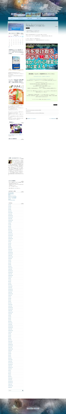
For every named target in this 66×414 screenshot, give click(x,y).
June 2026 (9, 206)
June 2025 (9, 224)
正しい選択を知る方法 (53, 118)
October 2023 (10, 255)
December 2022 (10, 270)
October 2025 (10, 218)
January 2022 (10, 287)
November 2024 (10, 235)
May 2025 (9, 226)
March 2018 (9, 358)
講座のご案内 (30, 18)
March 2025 (9, 229)
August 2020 (10, 313)
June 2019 (9, 335)
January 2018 (10, 361)
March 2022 (9, 284)
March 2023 (9, 266)
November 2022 (10, 272)
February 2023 (10, 267)
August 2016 (10, 387)
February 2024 (10, 249)
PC (36, 408)
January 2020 (10, 324)
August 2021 (10, 295)
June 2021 (9, 298)
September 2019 (10, 330)
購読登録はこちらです (16, 28)
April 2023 (9, 264)
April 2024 (9, 246)
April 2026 (9, 209)
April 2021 (9, 301)
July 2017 (9, 370)
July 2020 (9, 315)
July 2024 (9, 241)
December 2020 (10, 307)
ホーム (12, 18)
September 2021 (10, 293)
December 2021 (10, 289)
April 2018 (9, 356)
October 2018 (10, 347)
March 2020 (9, 321)
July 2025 (9, 223)
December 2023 (10, 252)
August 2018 (10, 350)
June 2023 (9, 261)
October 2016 (10, 384)
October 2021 (10, 292)
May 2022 (9, 281)
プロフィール (20, 18)
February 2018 (10, 359)
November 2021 (10, 290)
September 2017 (10, 367)
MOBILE (30, 408)
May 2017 (9, 373)
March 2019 (9, 339)
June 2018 (9, 353)
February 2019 (10, 341)
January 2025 (10, 232)
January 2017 (10, 379)
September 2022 (10, 275)
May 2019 (9, 336)
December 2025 (10, 215)
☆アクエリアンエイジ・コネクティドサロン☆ (42, 76)
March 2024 (9, 247)
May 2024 (9, 244)
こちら (15, 188)
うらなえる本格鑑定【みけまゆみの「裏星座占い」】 (15, 134)
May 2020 (9, 318)
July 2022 (9, 278)
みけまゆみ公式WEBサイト (50, 18)
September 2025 (10, 220)
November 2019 (10, 327)
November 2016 (10, 382)
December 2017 (10, 362)
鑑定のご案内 (39, 18)
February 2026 (10, 212)
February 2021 (10, 304)
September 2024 (10, 238)
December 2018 (10, 344)
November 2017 (10, 364)
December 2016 (10, 381)
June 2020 (9, 316)
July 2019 (9, 333)
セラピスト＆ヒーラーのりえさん (35, 79)
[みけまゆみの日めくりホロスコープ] (33, 5)
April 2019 (9, 338)
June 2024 (9, 243)
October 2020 (10, 310)
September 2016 (10, 385)
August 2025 (10, 221)
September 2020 (10, 312)
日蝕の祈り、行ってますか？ (31, 118)
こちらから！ (48, 99)
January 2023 (10, 269)
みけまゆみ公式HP (11, 192)
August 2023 (10, 258)
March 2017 (9, 376)
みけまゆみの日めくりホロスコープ (34, 406)
